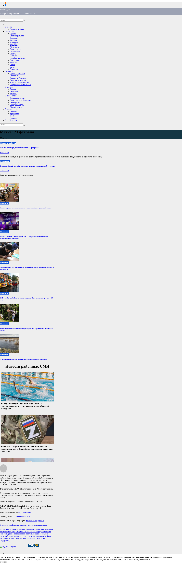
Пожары (13, 118)
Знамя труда (5, 9)
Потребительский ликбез (20, 85)
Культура (13, 45)
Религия (13, 62)
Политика (9, 87)
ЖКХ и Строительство (19, 82)
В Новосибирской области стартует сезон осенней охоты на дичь (23, 359)
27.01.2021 (4, 171)
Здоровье (14, 38)
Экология (14, 76)
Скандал (13, 111)
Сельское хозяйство (18, 80)
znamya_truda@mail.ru (35, 521)
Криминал (14, 114)
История (13, 40)
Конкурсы (14, 42)
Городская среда (17, 105)
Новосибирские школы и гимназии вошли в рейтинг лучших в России (25, 208)
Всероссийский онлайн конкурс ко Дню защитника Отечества (27, 166)
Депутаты (14, 91)
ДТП (12, 116)
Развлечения (15, 69)
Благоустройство (17, 36)
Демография (15, 102)
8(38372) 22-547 (25, 512)
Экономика (9, 71)
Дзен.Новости (11, 120)
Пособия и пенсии (18, 58)
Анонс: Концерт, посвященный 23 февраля (19, 148)
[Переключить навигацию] (1, 18)
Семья (12, 65)
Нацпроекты (10, 96)
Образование (15, 49)
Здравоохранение (17, 98)
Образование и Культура (20, 100)
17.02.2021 (4, 153)
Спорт (12, 67)
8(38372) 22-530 (23, 516)
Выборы (13, 93)
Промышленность (17, 73)
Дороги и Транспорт (18, 78)
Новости (8, 27)
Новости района (17, 29)
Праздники (14, 60)
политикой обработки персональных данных (132, 557)
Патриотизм (15, 51)
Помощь (13, 56)
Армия (13, 33)
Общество (9, 31)
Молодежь (14, 47)
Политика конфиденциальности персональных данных (23, 525)
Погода (13, 53)
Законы (13, 89)
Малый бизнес (16, 107)
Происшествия (11, 109)
